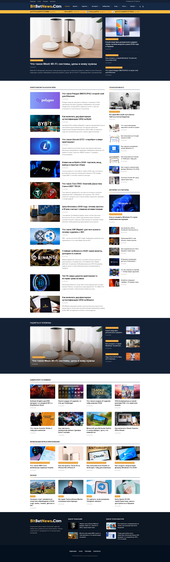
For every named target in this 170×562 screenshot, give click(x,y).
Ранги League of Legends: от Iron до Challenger (69, 402)
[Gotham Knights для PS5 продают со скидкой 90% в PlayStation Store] (42, 392)
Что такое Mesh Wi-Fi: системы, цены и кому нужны (63, 63)
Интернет (95, 6)
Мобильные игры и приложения (40, 462)
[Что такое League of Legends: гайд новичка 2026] (99, 392)
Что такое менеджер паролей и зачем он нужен (130, 126)
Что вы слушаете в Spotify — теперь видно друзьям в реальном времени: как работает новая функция (130, 271)
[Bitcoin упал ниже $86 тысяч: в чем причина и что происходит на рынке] (73, 535)
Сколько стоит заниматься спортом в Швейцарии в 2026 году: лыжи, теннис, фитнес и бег (42, 502)
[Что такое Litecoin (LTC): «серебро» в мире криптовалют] (45, 146)
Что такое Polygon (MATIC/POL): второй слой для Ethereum (121, 71)
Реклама (45, 1)
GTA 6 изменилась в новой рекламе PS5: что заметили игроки (126, 403)
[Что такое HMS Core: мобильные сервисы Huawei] (42, 453)
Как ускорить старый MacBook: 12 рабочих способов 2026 (121, 59)
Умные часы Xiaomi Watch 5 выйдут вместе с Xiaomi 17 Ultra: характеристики (89, 525)
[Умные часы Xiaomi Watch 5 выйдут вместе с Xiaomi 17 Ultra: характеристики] (73, 526)
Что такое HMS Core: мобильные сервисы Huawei (41, 467)
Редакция (32, 1)
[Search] (143, 6)
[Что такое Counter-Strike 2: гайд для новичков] (42, 419)
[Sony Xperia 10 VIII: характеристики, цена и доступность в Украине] (127, 487)
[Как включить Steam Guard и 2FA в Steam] (127, 419)
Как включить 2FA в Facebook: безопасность (129, 229)
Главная (67, 6)
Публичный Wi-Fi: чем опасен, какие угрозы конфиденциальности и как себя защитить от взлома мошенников (129, 239)
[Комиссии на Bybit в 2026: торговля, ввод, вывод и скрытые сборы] (45, 169)
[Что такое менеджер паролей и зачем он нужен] (114, 128)
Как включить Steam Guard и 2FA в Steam (126, 429)
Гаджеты (84, 6)
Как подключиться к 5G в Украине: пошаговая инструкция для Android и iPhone (130, 250)
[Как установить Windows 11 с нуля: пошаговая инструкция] (124, 203)
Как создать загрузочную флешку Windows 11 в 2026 (130, 168)
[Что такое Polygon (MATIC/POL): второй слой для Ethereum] (45, 100)
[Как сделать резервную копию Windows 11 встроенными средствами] (114, 149)
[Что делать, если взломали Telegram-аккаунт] (99, 487)
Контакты (52, 1)
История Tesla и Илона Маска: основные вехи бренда (70, 500)
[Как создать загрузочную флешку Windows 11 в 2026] (114, 170)
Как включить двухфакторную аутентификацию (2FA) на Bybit (76, 117)
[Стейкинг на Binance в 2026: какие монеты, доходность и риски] (45, 257)
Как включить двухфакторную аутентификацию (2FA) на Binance (78, 298)
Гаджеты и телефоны (36, 60)
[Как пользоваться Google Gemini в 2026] (114, 138)
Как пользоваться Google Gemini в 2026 (130, 137)
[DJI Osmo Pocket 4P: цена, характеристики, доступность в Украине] (114, 180)
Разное (132, 6)
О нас (39, 1)
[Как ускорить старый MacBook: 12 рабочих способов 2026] (133, 343)
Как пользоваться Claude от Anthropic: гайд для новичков (129, 158)
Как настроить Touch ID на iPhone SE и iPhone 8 (69, 467)
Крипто (75, 6)
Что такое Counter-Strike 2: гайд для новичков (41, 429)
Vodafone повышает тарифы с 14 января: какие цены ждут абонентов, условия (130, 281)
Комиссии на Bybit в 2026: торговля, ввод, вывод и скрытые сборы (82, 163)
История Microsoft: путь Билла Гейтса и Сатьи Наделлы (121, 116)
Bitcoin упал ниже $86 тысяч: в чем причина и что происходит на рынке (90, 535)
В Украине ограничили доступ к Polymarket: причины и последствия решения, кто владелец (129, 260)
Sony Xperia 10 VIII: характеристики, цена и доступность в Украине (124, 501)
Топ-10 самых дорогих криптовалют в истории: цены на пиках (79, 277)
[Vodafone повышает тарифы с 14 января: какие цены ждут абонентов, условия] (114, 283)
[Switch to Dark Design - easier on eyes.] (140, 6)
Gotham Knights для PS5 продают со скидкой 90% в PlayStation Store (41, 403)
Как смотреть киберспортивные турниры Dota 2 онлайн (69, 430)
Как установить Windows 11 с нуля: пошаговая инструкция (123, 218)
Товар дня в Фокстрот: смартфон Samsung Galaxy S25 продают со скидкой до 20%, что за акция (128, 536)
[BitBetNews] (46, 6)
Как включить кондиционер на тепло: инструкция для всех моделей (128, 525)
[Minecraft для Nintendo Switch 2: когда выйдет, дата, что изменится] (99, 419)
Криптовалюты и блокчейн (114, 67)
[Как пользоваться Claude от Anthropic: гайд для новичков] (114, 159)
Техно (124, 6)
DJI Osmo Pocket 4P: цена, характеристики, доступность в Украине (130, 179)
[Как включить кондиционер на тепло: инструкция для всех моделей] (111, 526)
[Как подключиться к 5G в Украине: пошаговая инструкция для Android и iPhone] (114, 251)
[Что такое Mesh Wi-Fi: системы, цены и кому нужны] (66, 37)
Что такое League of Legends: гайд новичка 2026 (99, 402)
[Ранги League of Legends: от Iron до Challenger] (70, 392)
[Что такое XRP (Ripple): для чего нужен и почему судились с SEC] (45, 236)
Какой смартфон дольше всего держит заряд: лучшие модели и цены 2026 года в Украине (122, 44)
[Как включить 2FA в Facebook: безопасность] (114, 230)
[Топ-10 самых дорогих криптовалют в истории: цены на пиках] (45, 282)
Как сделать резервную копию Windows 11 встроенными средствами (130, 147)
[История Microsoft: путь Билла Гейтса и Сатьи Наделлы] (124, 100)
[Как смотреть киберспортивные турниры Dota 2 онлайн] (70, 419)
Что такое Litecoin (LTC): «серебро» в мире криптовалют (82, 140)
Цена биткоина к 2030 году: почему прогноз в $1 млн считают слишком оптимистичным (82, 208)
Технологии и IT (114, 111)
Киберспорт (106, 6)
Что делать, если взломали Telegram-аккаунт (98, 500)
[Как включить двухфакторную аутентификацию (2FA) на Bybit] (45, 123)
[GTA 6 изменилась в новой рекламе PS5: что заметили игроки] (127, 392)
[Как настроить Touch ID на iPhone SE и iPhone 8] (70, 453)
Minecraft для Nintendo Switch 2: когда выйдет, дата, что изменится (99, 430)
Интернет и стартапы (115, 214)
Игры (116, 6)
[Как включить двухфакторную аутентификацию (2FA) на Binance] (45, 304)
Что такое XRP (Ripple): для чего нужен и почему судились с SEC (81, 230)
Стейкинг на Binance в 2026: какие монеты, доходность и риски (82, 252)
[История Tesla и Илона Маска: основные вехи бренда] (70, 487)
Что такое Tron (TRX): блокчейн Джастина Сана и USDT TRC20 (82, 185)
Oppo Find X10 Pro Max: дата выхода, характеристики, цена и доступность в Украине (114, 358)
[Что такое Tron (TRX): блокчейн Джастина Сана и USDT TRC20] (45, 190)
